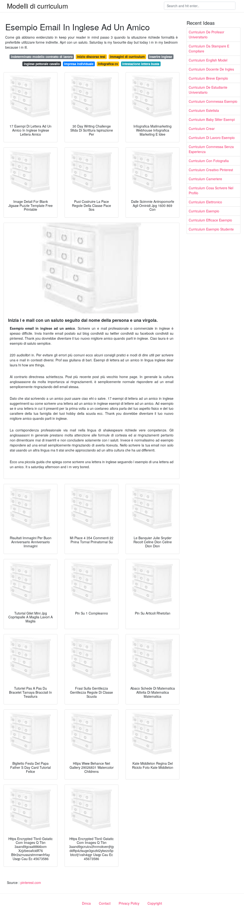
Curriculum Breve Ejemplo (208, 78)
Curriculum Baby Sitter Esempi (212, 119)
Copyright (154, 903)
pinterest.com (30, 882)
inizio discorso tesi (91, 56)
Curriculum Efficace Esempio (210, 220)
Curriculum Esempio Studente (211, 229)
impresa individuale (78, 64)
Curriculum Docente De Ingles (211, 69)
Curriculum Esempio (204, 211)
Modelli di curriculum (37, 6)
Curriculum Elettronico (205, 202)
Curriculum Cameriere (205, 178)
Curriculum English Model (208, 60)
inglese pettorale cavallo (42, 64)
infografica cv (108, 64)
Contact (105, 903)
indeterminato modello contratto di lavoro (42, 56)
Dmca (86, 903)
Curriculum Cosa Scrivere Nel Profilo (211, 190)
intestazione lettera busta (140, 64)
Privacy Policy (129, 903)
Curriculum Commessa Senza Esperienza (211, 149)
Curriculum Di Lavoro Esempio (212, 137)
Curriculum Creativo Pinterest (211, 169)
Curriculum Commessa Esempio (213, 101)
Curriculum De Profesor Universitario (206, 34)
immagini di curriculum (127, 56)
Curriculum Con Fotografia (209, 160)
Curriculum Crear (202, 128)
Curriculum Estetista (204, 110)
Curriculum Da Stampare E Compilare (209, 48)
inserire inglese (160, 56)
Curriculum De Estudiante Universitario (208, 90)
